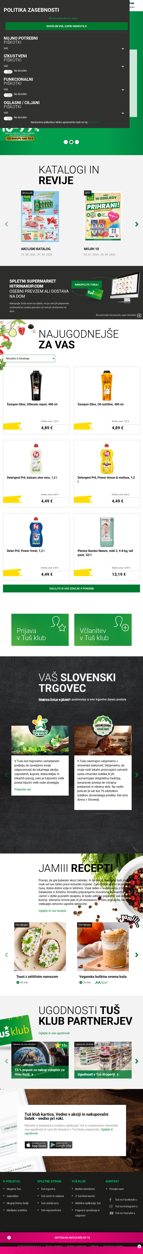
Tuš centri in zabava (52, 1196)
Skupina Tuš (14, 1188)
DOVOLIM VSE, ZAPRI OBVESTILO (67, 26)
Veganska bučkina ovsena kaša (103, 977)
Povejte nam (116, 1188)
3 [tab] (77, 142)
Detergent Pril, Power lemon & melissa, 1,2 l (106, 479)
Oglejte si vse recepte (52, 911)
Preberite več (22, 789)
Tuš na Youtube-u (125, 1213)
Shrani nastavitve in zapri (62, 18)
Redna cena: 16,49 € (121, 568)
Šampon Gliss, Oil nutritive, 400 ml (100, 404)
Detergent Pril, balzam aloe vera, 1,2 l (32, 477)
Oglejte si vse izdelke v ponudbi (71, 588)
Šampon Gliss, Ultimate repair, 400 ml (32, 404)
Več (6, 48)
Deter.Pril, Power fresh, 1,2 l (25, 551)
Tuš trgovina (48, 1188)
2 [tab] (71, 142)
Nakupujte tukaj (86, 284)
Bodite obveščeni (85, 1188)
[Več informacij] (40, 630)
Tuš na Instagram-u (126, 1206)
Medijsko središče (17, 1210)
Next (137, 222)
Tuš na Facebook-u (126, 1199)
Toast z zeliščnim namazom (37, 977)
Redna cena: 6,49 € (49, 494)
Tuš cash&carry (50, 1203)
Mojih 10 (91, 249)
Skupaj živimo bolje (17, 1203)
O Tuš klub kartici (85, 1196)
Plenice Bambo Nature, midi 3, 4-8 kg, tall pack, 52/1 (105, 553)
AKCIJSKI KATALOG (35, 249)
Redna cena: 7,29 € (49, 421)
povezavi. (93, 122)
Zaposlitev (13, 1196)
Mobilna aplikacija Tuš (88, 1203)
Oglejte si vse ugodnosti (54, 1033)
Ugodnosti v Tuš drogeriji (96, 1074)
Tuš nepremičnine (51, 1210)
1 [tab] (65, 142)
